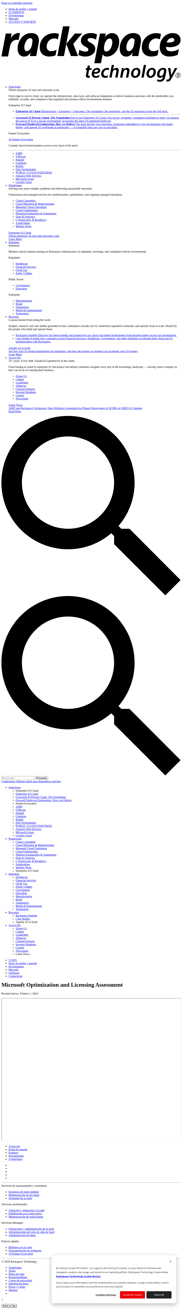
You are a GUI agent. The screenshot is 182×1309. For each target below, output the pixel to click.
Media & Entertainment (29, 310)
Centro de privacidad (20, 1280)
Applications (23, 223)
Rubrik (19, 166)
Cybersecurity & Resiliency (31, 219)
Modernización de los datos (24, 1195)
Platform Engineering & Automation (36, 213)
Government (23, 285)
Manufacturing (24, 300)
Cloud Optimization (27, 210)
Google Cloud (24, 182)
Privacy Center (17, 1286)
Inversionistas (16, 1155)
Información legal (18, 1283)
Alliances (21, 385)
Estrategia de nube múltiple (24, 1191)
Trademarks (15, 1267)
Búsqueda (41, 778)
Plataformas (15, 185)
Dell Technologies (26, 169)
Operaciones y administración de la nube (31, 1228)
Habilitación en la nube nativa (25, 1213)
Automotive (22, 307)
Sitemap (13, 1290)
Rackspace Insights (96, 335)
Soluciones (15, 86)
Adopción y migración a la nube (27, 1210)
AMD (19, 153)
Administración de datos (22, 1235)
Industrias (14, 242)
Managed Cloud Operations (31, 207)
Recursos (14, 316)
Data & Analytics (25, 216)
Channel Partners (25, 388)
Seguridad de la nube (20, 1198)
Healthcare (22, 263)
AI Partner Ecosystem (21, 139)
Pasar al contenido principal (16, 2)
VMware (21, 156)
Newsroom (22, 398)
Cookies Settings (106, 1294)
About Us (21, 376)
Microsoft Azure (25, 178)
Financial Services (26, 266)
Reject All (159, 1294)
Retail (19, 303)
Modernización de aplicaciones (26, 1216)
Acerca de (14, 1146)
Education (21, 288)
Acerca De (15, 357)
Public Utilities (24, 273)
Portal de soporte (18, 1149)
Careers (20, 395)
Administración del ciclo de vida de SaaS (32, 1232)
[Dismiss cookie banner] (170, 1262)
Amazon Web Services (28, 175)
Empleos (13, 1152)
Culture (20, 379)
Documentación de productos (25, 1250)
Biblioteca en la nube (20, 1247)
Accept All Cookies (132, 1294)
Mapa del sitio (16, 1274)
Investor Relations (26, 392)
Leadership (22, 382)
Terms (12, 1270)
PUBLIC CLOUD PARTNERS (34, 172)
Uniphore (21, 162)
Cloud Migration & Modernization (35, 203)
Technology (22, 313)
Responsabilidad (18, 1277)
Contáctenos (8, 781)
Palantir (20, 159)
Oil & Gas (21, 270)
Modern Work (23, 226)
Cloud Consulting (26, 200)
